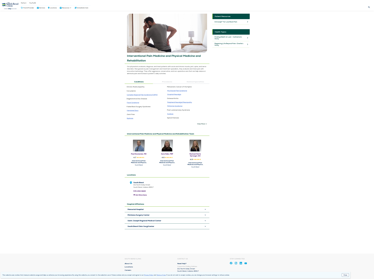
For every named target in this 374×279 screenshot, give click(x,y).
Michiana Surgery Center (139, 215)
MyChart (23, 3)
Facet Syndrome (133, 103)
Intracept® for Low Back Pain (226, 22)
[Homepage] (10, 5)
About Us (128, 264)
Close (345, 275)
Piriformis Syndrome (174, 106)
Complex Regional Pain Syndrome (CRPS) (142, 95)
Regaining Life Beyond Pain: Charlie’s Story (229, 44)
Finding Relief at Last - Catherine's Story (228, 38)
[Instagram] (236, 263)
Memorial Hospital (136, 209)
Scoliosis (170, 114)
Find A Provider (28, 8)
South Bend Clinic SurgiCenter (141, 226)
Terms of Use (161, 275)
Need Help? (182, 264)
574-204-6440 (139, 191)
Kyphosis (130, 118)
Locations (53, 8)
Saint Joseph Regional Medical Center (144, 221)
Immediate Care (82, 8)
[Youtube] (245, 263)
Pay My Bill (32, 3)
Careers (128, 270)
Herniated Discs (132, 110)
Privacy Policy (148, 275)
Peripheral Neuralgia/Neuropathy (179, 102)
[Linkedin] (241, 263)
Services (42, 8)
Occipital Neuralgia (174, 94)
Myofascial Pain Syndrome (177, 91)
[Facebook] (231, 263)
